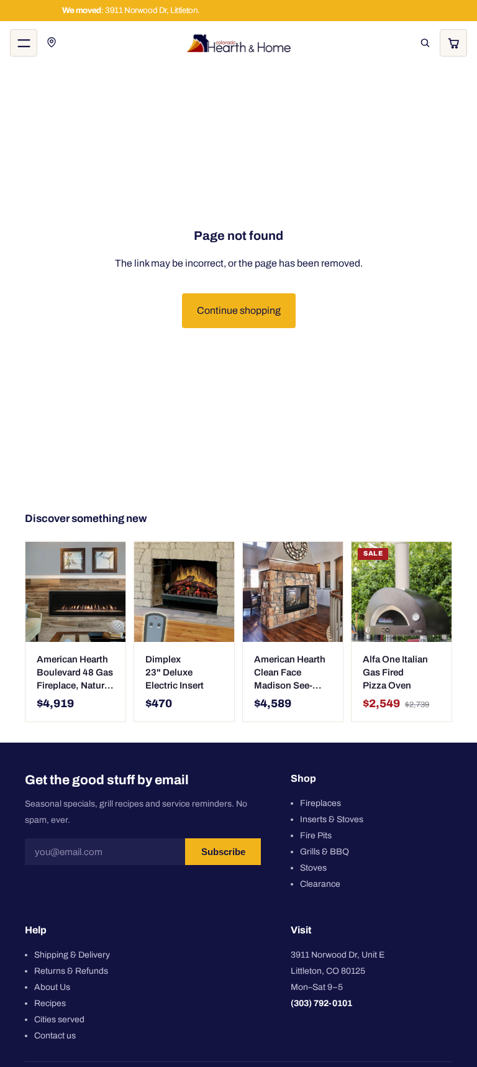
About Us (52, 987)
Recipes (50, 1003)
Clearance (320, 884)
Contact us (55, 1035)
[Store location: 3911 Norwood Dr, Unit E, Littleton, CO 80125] (52, 43)
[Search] (424, 43)
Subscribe (223, 852)
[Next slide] (220, 592)
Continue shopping (239, 310)
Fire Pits (316, 835)
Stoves (313, 867)
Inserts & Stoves (331, 819)
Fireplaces (320, 803)
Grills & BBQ (324, 851)
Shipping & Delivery (72, 954)
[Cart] (453, 43)
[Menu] (23, 43)
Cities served (59, 1019)
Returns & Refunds (71, 971)
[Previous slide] (147, 592)
